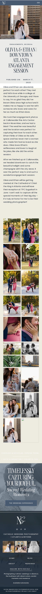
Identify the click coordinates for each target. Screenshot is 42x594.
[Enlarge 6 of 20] (35, 274)
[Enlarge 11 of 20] (17, 346)
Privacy (24, 591)
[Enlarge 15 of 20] (17, 371)
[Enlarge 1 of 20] (17, 222)
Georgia (28, 44)
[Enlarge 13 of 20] (17, 359)
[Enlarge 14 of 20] (35, 359)
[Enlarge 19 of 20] (17, 422)
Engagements (16, 44)
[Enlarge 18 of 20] (35, 396)
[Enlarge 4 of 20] (35, 247)
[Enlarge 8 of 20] (35, 299)
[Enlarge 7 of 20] (17, 299)
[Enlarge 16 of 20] (35, 371)
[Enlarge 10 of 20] (35, 320)
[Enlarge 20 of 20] (35, 422)
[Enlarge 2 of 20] (35, 222)
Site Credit (33, 591)
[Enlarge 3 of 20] (17, 247)
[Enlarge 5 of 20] (17, 274)
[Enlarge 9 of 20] (17, 320)
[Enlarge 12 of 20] (35, 346)
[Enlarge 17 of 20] (17, 396)
